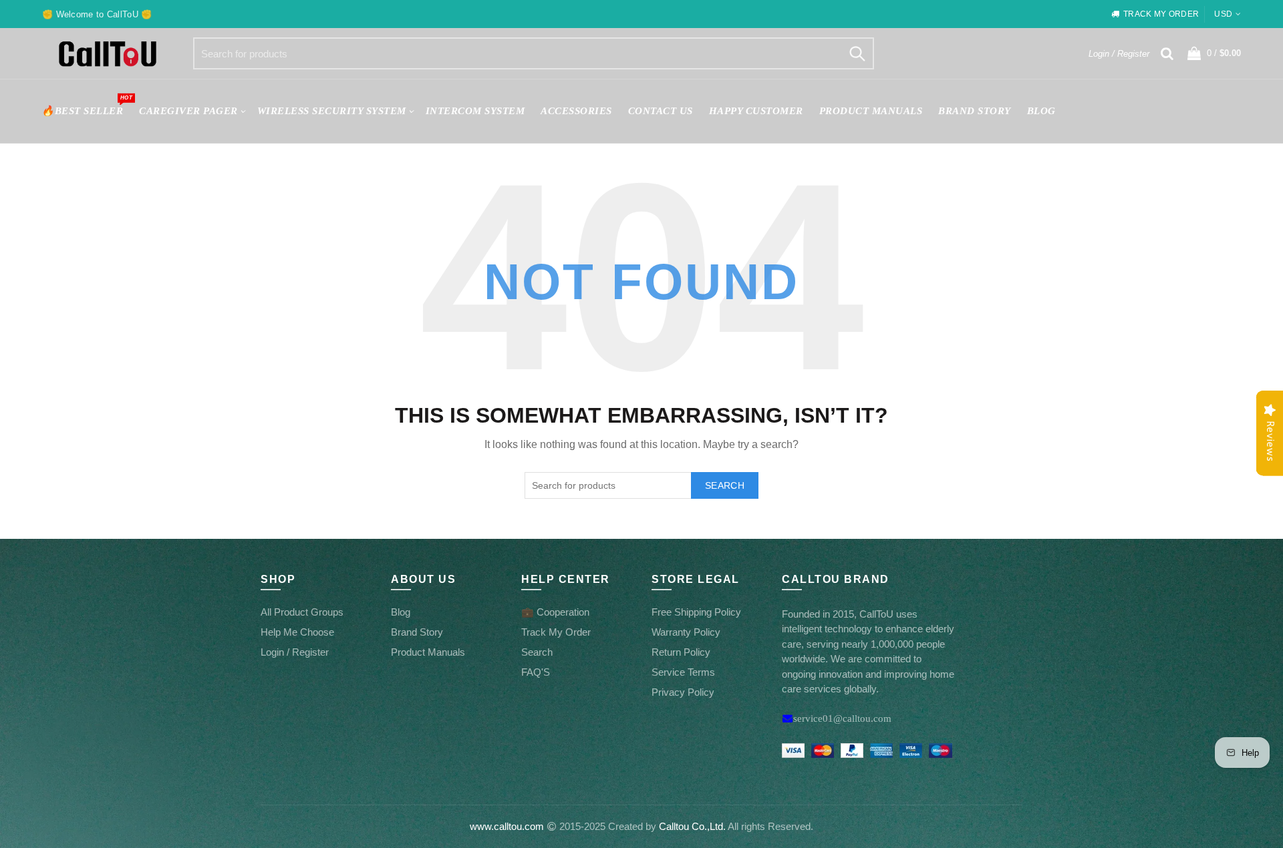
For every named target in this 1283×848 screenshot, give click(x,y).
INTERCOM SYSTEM (475, 110)
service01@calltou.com (842, 718)
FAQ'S (535, 672)
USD (1223, 14)
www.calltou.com (507, 826)
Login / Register (1119, 54)
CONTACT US (660, 110)
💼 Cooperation (555, 612)
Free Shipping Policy (696, 612)
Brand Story (417, 632)
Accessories (576, 110)
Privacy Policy (683, 692)
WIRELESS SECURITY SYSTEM (331, 110)
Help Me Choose (297, 632)
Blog (1041, 110)
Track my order (1161, 14)
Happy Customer (756, 110)
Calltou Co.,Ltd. (692, 826)
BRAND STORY (974, 110)
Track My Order (556, 632)
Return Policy (681, 652)
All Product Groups (302, 612)
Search (857, 53)
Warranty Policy (686, 632)
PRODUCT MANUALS (871, 110)
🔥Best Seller (86, 105)
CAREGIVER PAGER (188, 110)
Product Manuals (428, 652)
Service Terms (683, 672)
